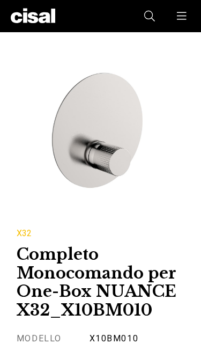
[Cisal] (33, 16)
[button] (182, 16)
